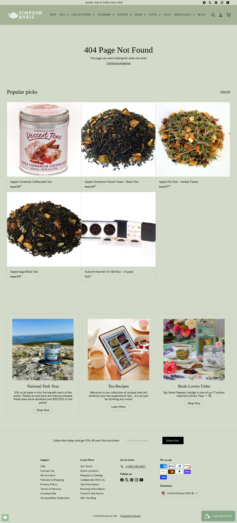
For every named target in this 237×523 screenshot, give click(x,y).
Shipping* (97, 2)
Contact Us (47, 471)
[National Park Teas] (43, 349)
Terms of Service (50, 489)
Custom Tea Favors (92, 493)
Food (139, 14)
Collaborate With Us (92, 480)
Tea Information (89, 484)
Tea (62, 14)
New (53, 14)
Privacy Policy (48, 484)
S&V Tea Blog (88, 498)
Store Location (89, 471)
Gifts (153, 14)
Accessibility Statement (55, 498)
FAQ (42, 466)
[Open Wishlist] (5, 517)
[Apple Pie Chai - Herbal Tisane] (193, 147)
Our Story (86, 466)
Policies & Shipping (52, 480)
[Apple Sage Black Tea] (44, 237)
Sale (167, 14)
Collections (81, 14)
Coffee (123, 14)
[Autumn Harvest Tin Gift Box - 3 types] (118, 237)
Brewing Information (92, 489)
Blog (202, 14)
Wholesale (183, 14)
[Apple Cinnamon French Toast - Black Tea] (118, 147)
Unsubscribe (48, 493)
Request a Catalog (91, 475)
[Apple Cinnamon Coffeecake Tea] (44, 147)
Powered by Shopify (130, 515)
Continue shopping (118, 63)
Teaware (105, 14)
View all (225, 91)
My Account (47, 475)
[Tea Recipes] (118, 349)
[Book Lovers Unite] (194, 349)
